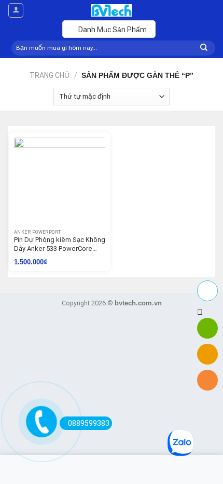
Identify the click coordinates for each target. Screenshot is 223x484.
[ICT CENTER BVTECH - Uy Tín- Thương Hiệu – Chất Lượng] (111, 10)
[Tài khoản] (15, 10)
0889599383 (88, 423)
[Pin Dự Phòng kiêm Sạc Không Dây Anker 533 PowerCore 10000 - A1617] (59, 183)
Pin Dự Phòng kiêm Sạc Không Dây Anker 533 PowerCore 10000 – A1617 (59, 244)
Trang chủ (49, 75)
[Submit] (203, 48)
